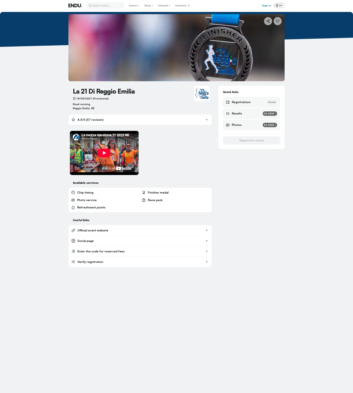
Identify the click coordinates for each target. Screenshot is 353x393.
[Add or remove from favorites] (278, 21)
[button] (140, 120)
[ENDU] (75, 5)
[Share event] (268, 21)
